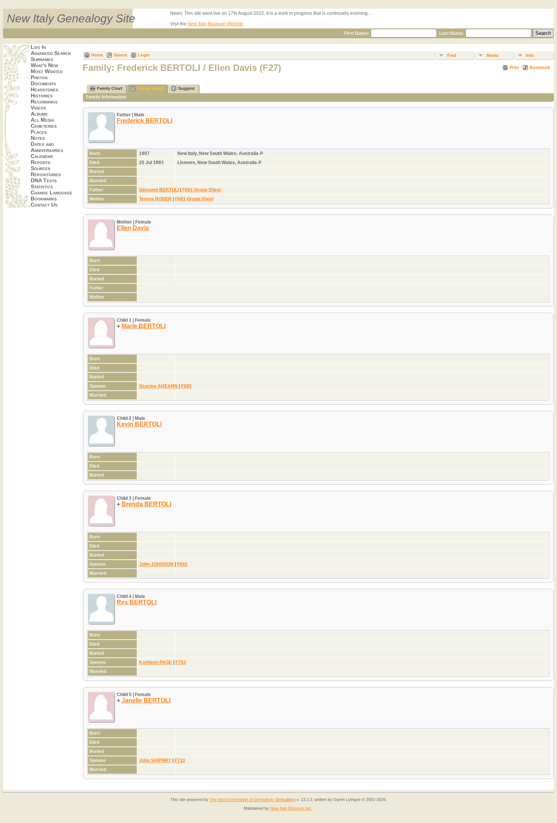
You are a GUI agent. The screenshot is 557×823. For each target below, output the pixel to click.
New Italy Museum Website (215, 24)
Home (97, 55)
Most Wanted (47, 71)
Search (120, 55)
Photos (39, 77)
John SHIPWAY (155, 760)
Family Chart (109, 88)
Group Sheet (150, 88)
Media (492, 55)
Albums (39, 114)
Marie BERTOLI (144, 326)
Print (514, 67)
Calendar (42, 156)
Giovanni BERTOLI (159, 189)
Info (530, 55)
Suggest (186, 88)
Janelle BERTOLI (146, 700)
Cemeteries (44, 126)
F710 (180, 760)
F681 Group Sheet (201, 189)
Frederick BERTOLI (144, 120)
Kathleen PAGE (155, 662)
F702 (180, 662)
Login (144, 55)
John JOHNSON (156, 564)
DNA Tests (44, 180)
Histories (42, 95)
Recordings (44, 102)
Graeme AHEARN (158, 386)
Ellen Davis (133, 228)
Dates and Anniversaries (47, 147)
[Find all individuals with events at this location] (261, 153)
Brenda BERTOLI (146, 504)
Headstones (44, 89)
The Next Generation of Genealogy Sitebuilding (253, 799)
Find (451, 55)
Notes (38, 138)
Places (39, 132)
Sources (40, 168)
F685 (186, 386)
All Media (42, 120)
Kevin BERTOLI (139, 424)
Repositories (46, 174)
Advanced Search (51, 53)
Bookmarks (44, 199)
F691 (182, 564)
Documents (43, 83)
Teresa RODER (155, 199)
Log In (38, 47)
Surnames (42, 59)
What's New (44, 65)
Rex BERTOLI (136, 602)
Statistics (42, 186)
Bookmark (540, 67)
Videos (38, 108)
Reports (40, 162)
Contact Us (44, 205)
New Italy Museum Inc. (291, 808)
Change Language (51, 192)
